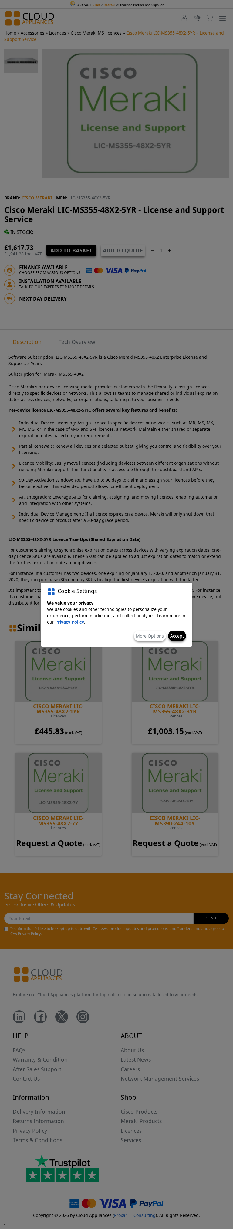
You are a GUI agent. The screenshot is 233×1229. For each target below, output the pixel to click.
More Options (150, 636)
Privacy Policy (69, 622)
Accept (177, 636)
